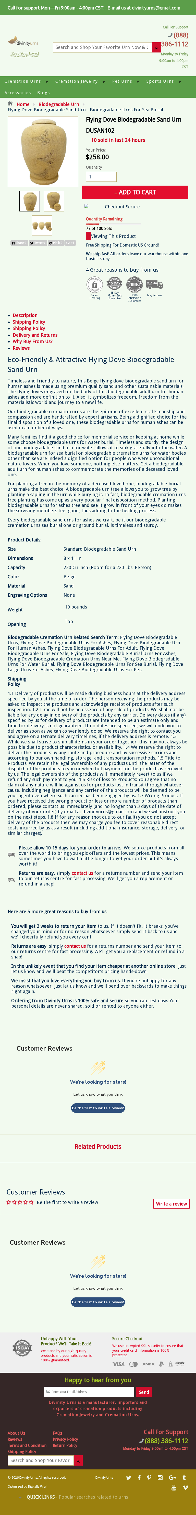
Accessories (18, 92)
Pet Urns (122, 81)
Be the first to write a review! (98, 1108)
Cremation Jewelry (76, 81)
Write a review (171, 1204)
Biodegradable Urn (59, 104)
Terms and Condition (27, 1445)
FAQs (57, 1433)
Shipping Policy (29, 322)
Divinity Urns (28, 1477)
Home (22, 104)
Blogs (43, 92)
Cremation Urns (23, 81)
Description (25, 315)
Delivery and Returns (35, 335)
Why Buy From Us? (33, 341)
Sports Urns (160, 81)
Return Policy (65, 1445)
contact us (75, 946)
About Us (16, 1433)
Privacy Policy (65, 1439)
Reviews (21, 348)
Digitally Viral (37, 1486)
